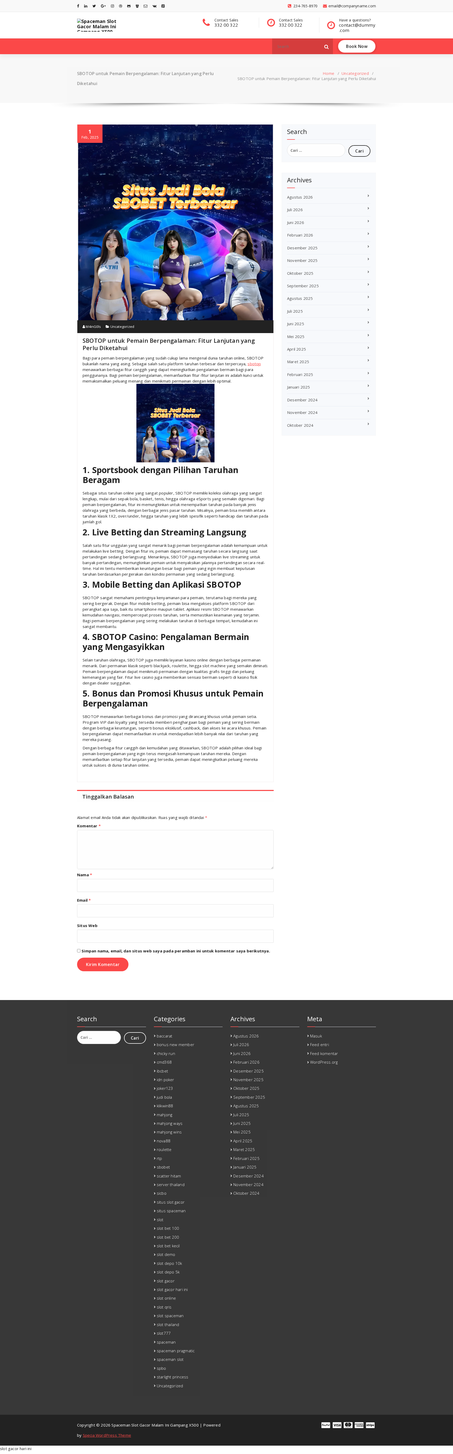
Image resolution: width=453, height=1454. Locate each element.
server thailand (171, 1184)
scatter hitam (169, 1175)
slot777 (164, 1333)
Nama (84, 874)
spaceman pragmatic (176, 1350)
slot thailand (168, 1324)
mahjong (164, 1114)
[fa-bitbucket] (137, 5)
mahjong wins (169, 1132)
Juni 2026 (295, 222)
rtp (159, 1158)
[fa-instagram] (112, 5)
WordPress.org (324, 1062)
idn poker (165, 1079)
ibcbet (162, 1071)
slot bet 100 (168, 1228)
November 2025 (302, 260)
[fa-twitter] (94, 5)
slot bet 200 (168, 1237)
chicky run (166, 1053)
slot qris (164, 1307)
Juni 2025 (295, 323)
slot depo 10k (169, 1263)
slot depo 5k (168, 1272)
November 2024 (302, 412)
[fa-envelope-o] (145, 5)
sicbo (161, 1193)
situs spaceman (171, 1210)
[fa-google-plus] (103, 5)
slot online (166, 1298)
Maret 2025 (298, 361)
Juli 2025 (295, 311)
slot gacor (166, 1280)
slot (160, 1219)
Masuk (316, 1035)
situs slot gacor (171, 1202)
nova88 (163, 1140)
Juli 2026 (295, 209)
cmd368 (164, 1062)
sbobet (163, 1167)
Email (84, 900)
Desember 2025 (302, 247)
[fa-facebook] (78, 5)
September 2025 (303, 285)
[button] (326, 46)
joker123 (165, 1088)
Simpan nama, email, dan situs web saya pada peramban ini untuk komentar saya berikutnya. (176, 950)
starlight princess (172, 1376)
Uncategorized (355, 73)
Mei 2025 (296, 336)
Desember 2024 (302, 399)
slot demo (166, 1254)
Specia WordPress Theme (107, 1435)
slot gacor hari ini (172, 1289)
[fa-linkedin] (85, 5)
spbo (161, 1368)
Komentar (89, 825)
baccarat (164, 1035)
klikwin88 (165, 1105)
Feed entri (319, 1044)
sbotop (254, 363)
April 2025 (296, 349)
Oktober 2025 (300, 273)
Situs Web (87, 925)
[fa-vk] (155, 5)
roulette (164, 1149)
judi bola (164, 1097)
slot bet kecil (168, 1245)
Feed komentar (324, 1053)
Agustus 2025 (300, 298)
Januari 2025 (298, 387)
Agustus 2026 (300, 197)
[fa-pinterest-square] (163, 5)
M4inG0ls (93, 326)
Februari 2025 (300, 374)
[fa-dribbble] (120, 5)
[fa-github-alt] (129, 5)
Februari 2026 (300, 235)
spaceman (166, 1342)
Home (328, 73)
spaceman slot (170, 1359)
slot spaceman (170, 1315)
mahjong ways (169, 1123)
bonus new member (175, 1044)
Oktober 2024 (300, 425)
